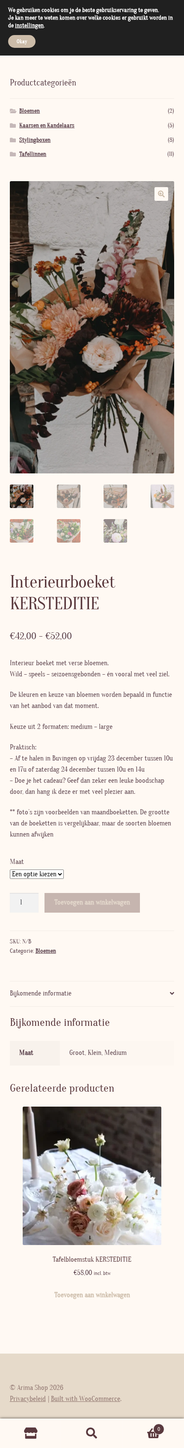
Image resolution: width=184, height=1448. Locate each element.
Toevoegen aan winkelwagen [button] (92, 1295)
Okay (22, 41)
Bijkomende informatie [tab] (40, 993)
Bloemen (46, 951)
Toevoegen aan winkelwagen (92, 902)
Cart (141, 1426)
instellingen (29, 25)
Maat (17, 862)
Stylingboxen (34, 140)
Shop (30, 1433)
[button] (161, 194)
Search (91, 1433)
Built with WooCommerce (85, 1399)
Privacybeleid (28, 1399)
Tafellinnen (32, 154)
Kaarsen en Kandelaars (46, 125)
